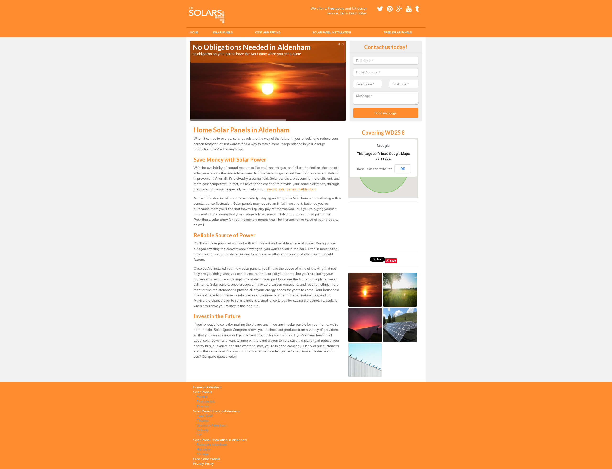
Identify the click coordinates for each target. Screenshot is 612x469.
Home (194, 32)
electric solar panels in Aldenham (291, 189)
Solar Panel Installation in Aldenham (220, 440)
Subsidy (202, 430)
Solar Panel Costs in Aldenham (216, 411)
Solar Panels (222, 32)
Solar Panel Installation (331, 32)
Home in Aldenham (207, 387)
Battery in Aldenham (212, 444)
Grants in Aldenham (211, 425)
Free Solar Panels (398, 32)
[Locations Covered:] (192, 4)
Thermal (203, 406)
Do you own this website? (374, 169)
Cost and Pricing (268, 32)
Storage (202, 454)
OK (402, 169)
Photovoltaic (206, 401)
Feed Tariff (205, 416)
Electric (202, 397)
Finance (203, 421)
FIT (199, 435)
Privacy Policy (203, 464)
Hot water (204, 449)
